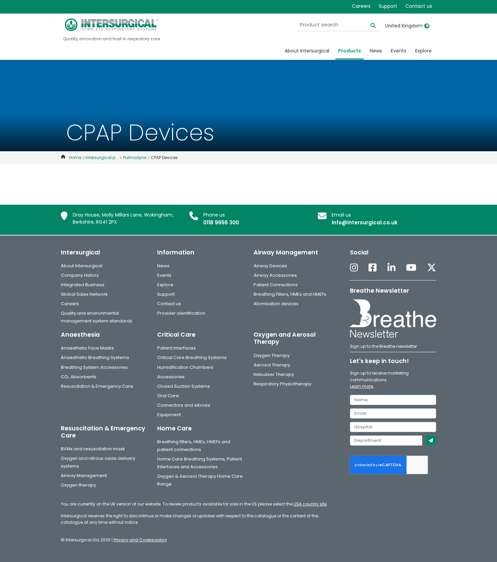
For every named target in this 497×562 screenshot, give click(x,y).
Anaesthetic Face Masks (87, 348)
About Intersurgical (307, 50)
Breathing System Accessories (94, 367)
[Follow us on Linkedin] (391, 268)
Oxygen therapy (78, 485)
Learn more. (362, 386)
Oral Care (168, 395)
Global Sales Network (84, 294)
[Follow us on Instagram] (354, 268)
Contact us (418, 6)
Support (388, 6)
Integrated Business (82, 285)
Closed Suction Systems (183, 386)
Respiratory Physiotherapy (282, 384)
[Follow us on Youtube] (411, 268)
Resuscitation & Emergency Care (97, 386)
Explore (423, 50)
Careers (361, 6)
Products (349, 50)
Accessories (171, 377)
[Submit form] (431, 440)
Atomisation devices (276, 303)
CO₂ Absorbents (78, 377)
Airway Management (84, 475)
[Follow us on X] (431, 268)
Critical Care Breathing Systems (192, 357)
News (376, 50)
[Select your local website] (427, 25)
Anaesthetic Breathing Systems (95, 357)
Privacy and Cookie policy (140, 540)
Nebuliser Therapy (274, 374)
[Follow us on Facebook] (373, 268)
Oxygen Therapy (272, 355)
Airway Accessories (275, 275)
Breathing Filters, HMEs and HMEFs (290, 294)
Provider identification (181, 313)
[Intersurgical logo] (111, 25)
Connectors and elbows (183, 405)
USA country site (310, 504)
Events (398, 50)
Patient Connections (276, 285)
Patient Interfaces (176, 348)
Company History (80, 275)
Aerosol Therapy (272, 365)
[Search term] (369, 25)
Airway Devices (270, 266)
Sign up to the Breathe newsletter (383, 346)
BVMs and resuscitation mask (93, 449)
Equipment (169, 414)
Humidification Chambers (185, 367)
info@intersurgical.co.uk (365, 222)
